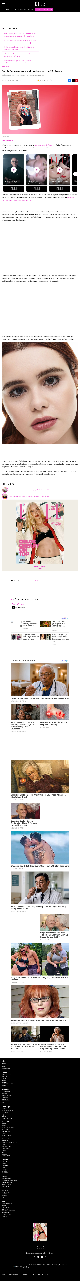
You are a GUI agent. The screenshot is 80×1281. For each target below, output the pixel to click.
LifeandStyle (6, 1156)
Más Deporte (6, 1131)
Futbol (4, 1124)
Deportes (5, 1112)
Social (4, 1205)
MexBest (5, 1090)
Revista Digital (40, 566)
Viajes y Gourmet (7, 1084)
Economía (5, 1145)
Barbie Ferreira (28, 581)
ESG (3, 1152)
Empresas (5, 1141)
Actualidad (5, 1192)
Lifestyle (4, 1133)
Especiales (5, 1197)
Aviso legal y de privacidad (10, 1275)
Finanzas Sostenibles (8, 1211)
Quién (4, 1073)
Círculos (5, 1078)
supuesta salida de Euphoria (44, 145)
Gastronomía (6, 1091)
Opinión (4, 1171)
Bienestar (5, 1099)
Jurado (4, 1103)
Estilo (4, 1109)
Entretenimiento (7, 1110)
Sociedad (5, 1173)
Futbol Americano (7, 1127)
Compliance (25, 1275)
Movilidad (5, 1209)
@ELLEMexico (20, 607)
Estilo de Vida (6, 1101)
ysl (37, 581)
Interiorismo (6, 1186)
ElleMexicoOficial (46, 1256)
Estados (4, 1169)
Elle (3, 1061)
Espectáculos (6, 1074)
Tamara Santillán (18, 604)
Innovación (5, 1213)
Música (4, 1116)
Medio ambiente (7, 1203)
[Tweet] (73, 80)
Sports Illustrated (9, 1122)
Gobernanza (6, 1207)
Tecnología (5, 1148)
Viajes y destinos (7, 1095)
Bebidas (4, 1093)
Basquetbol (6, 1129)
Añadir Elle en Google (45, 80)
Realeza (4, 1076)
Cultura (4, 1086)
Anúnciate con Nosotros (40, 1275)
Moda (7, 10)
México (4, 1163)
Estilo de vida (29, 10)
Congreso (5, 1165)
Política (5, 1160)
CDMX (3, 1167)
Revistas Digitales (44, 10)
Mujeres (4, 1154)
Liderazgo (5, 1194)
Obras (4, 1150)
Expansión (6, 1139)
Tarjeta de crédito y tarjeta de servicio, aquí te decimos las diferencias (31, 490)
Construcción (6, 1179)
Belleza (13, 10)
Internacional (6, 1146)
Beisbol (4, 1126)
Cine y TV (4, 1114)
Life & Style (6, 1107)
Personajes (5, 1097)
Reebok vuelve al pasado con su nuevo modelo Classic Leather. (29, 496)
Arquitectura (6, 1184)
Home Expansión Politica (9, 1143)
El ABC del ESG (6, 1215)
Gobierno (5, 1162)
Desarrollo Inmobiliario (9, 1180)
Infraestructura (7, 1182)
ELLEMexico (34, 1256)
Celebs (20, 10)
